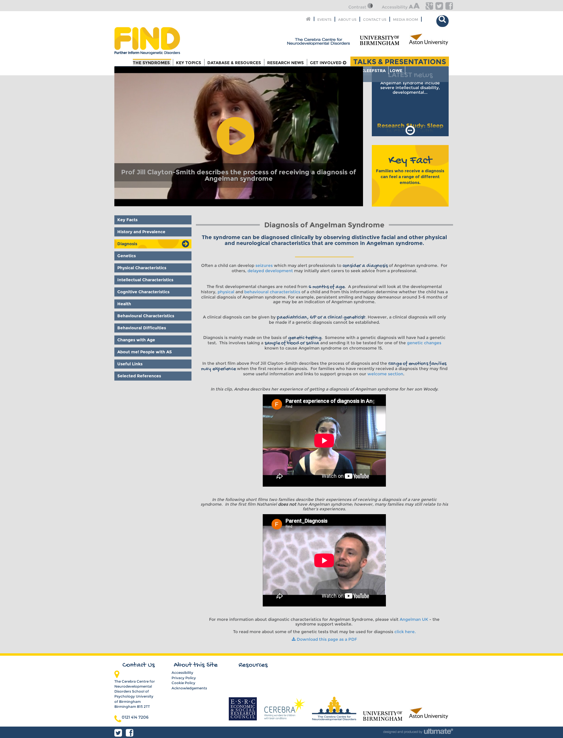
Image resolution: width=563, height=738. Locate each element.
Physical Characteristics (141, 267)
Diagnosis (127, 243)
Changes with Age (136, 339)
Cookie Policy (183, 683)
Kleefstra (373, 70)
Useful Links (130, 364)
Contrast (357, 7)
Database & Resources (234, 62)
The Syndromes (151, 62)
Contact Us (374, 19)
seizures (264, 265)
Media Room (405, 19)
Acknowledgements (189, 688)
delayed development (270, 270)
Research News (285, 62)
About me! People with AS (144, 351)
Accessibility (395, 7)
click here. (405, 631)
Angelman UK (414, 619)
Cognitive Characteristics (143, 291)
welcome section (385, 373)
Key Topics (188, 62)
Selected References (139, 376)
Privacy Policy (184, 678)
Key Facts (127, 219)
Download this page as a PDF (326, 639)
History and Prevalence (141, 231)
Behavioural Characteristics (145, 315)
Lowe (396, 70)
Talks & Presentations (399, 61)
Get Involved (326, 62)
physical (226, 291)
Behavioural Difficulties (141, 327)
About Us (347, 19)
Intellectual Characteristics (145, 279)
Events (324, 19)
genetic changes (424, 342)
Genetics (126, 255)
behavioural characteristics (272, 291)
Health (124, 303)
